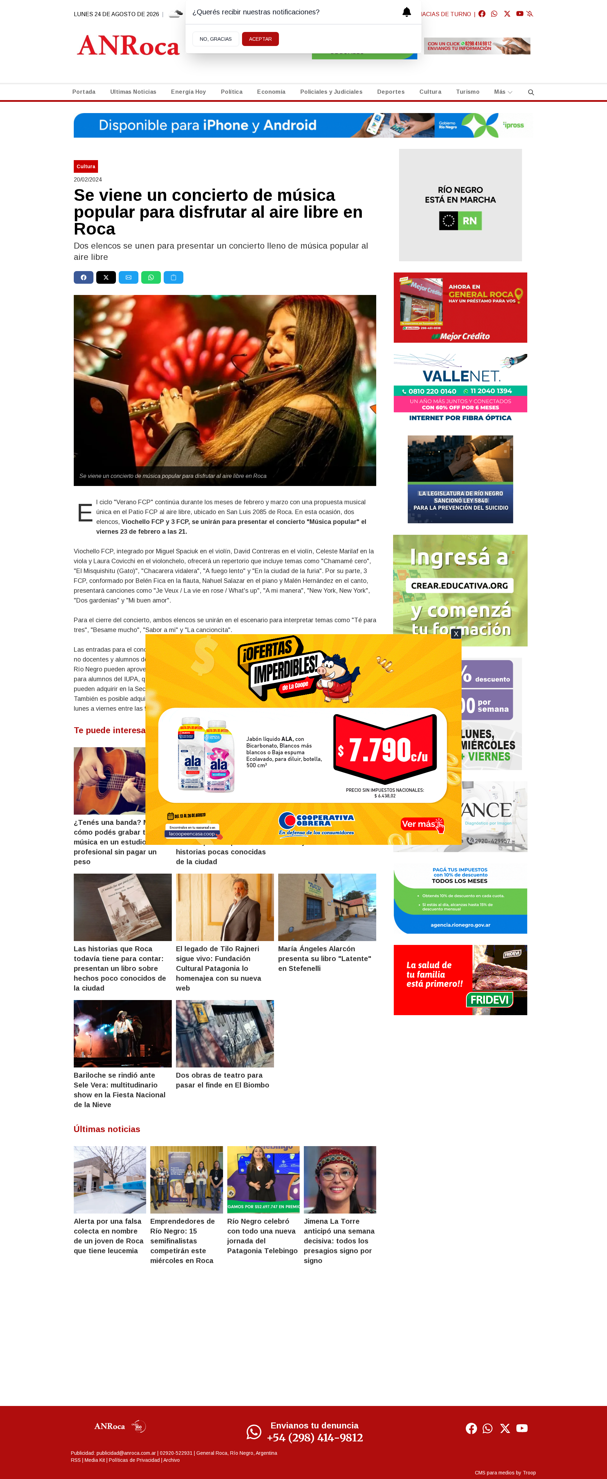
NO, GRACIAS (216, 39)
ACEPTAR (260, 39)
